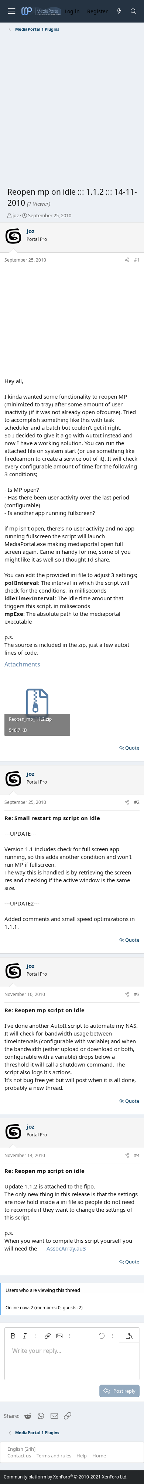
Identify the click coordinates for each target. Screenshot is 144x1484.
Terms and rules (54, 1455)
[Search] (133, 11)
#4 (137, 1155)
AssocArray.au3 (66, 1248)
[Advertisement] (72, 111)
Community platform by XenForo (65, 1477)
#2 (137, 802)
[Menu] (11, 11)
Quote (132, 747)
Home (99, 1455)
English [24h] (21, 1449)
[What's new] (119, 11)
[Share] (126, 260)
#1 (137, 260)
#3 (137, 994)
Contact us (19, 1455)
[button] (12, 1336)
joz (16, 215)
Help (81, 1455)
